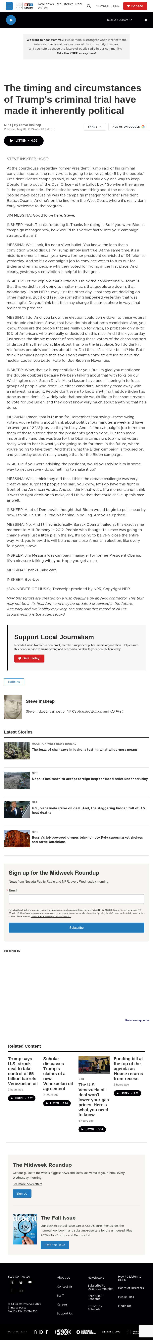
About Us (63, 1277)
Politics (14, 682)
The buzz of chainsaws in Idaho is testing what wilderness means (84, 749)
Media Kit (124, 1306)
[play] (11, 20)
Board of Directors (131, 1288)
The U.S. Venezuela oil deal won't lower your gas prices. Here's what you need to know (93, 1099)
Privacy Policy (18, 1307)
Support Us (65, 1313)
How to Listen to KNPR (129, 1278)
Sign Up (22, 1193)
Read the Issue (55, 1245)
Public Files (126, 1297)
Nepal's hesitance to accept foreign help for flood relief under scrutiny (90, 779)
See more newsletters (27, 1184)
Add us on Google (126, 126)
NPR (34, 773)
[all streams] (147, 20)
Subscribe (76, 927)
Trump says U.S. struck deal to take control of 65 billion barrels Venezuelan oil (23, 1071)
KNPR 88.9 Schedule (95, 1298)
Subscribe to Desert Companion (101, 1287)
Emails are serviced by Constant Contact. (51, 916)
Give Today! (31, 658)
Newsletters (107, 6)
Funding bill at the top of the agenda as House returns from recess (128, 1068)
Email (13, 890)
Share (92, 126)
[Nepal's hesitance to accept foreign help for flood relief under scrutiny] (17, 780)
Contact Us (65, 1286)
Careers (62, 1304)
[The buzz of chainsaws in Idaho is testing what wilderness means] (17, 750)
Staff (60, 1295)
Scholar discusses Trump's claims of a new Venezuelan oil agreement (58, 1073)
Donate (137, 6)
